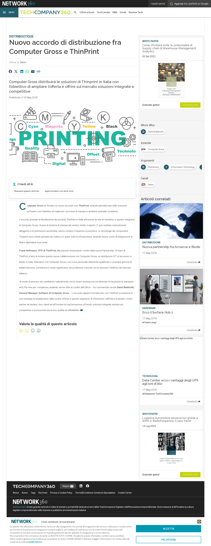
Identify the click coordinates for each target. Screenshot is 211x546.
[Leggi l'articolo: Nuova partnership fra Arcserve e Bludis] (171, 234)
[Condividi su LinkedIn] (21, 71)
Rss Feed (42, 492)
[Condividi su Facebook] (10, 71)
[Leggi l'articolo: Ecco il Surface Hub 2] (171, 301)
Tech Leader (103, 12)
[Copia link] (38, 71)
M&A (114, 12)
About (16, 492)
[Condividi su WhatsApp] (27, 71)
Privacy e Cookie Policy (61, 492)
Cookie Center (125, 492)
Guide (123, 12)
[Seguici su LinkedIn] (81, 486)
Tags (33, 492)
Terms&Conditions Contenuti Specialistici (95, 492)
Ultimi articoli (87, 12)
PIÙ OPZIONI (168, 540)
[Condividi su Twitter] (15, 71)
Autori (25, 492)
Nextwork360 (19, 507)
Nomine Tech (136, 12)
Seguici (66, 486)
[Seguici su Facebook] (87, 486)
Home (12, 62)
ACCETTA (168, 529)
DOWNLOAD (190, 104)
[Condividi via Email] (32, 71)
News (23, 62)
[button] (9, 12)
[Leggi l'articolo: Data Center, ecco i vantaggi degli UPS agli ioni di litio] (171, 371)
